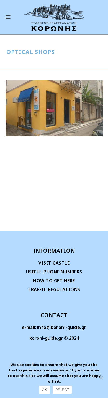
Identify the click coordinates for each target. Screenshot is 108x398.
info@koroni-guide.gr (61, 327)
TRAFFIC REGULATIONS (54, 289)
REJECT (62, 390)
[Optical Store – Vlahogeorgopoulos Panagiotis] (54, 108)
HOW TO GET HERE (54, 281)
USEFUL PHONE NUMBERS (54, 272)
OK (44, 390)
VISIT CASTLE (54, 263)
